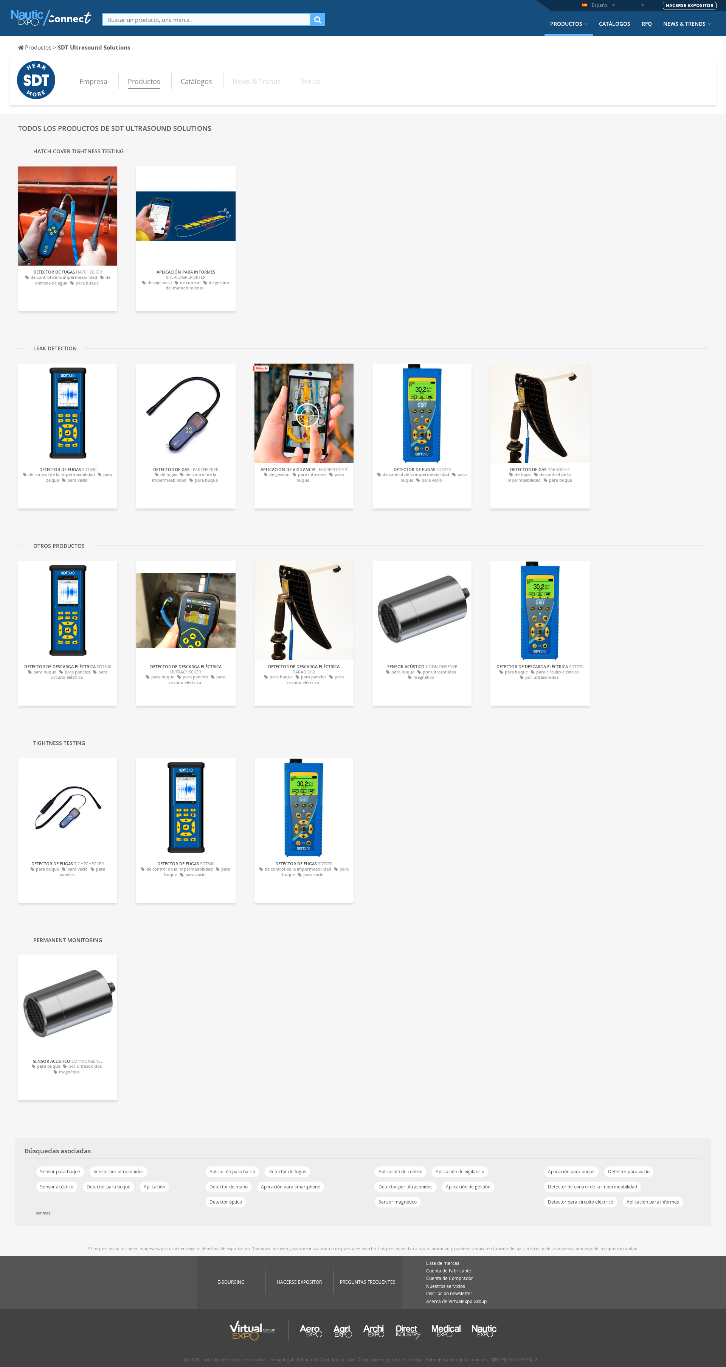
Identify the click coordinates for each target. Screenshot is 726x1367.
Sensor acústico (56, 1186)
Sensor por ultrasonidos (118, 1171)
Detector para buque (108, 1186)
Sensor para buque (60, 1171)
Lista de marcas (442, 1263)
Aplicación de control (400, 1171)
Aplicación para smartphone (290, 1186)
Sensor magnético (398, 1202)
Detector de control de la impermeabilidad (592, 1186)
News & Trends (684, 23)
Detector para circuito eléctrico (580, 1202)
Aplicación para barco (232, 1171)
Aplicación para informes (653, 1202)
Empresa (93, 81)
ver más (43, 1213)
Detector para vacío (629, 1171)
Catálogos (614, 23)
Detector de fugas (287, 1171)
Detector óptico (225, 1202)
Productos (566, 23)
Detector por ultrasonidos (406, 1186)
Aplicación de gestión (468, 1186)
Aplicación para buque (571, 1171)
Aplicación (154, 1186)
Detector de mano (228, 1186)
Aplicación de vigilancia (460, 1171)
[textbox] (206, 19)
